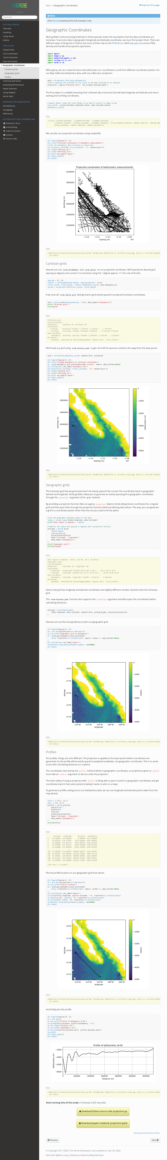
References (8, 113)
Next (154, 1140)
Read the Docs (97, 1155)
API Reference (9, 106)
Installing (7, 32)
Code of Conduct (12, 131)
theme (73, 1155)
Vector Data (8, 96)
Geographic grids (12, 73)
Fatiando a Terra (12, 123)
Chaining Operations (12, 81)
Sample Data (8, 49)
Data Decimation (10, 61)
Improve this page (150, 5)
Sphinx (59, 1155)
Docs (48, 5)
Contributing (11, 127)
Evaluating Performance (13, 85)
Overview (7, 28)
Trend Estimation (10, 57)
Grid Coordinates (10, 53)
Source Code (11, 138)
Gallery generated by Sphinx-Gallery (147, 1133)
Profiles (8, 77)
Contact (9, 135)
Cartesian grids (11, 69)
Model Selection (10, 88)
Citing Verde (8, 36)
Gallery (6, 40)
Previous (53, 1140)
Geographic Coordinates (14, 65)
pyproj (137, 43)
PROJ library (118, 43)
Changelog (7, 110)
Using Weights (9, 92)
